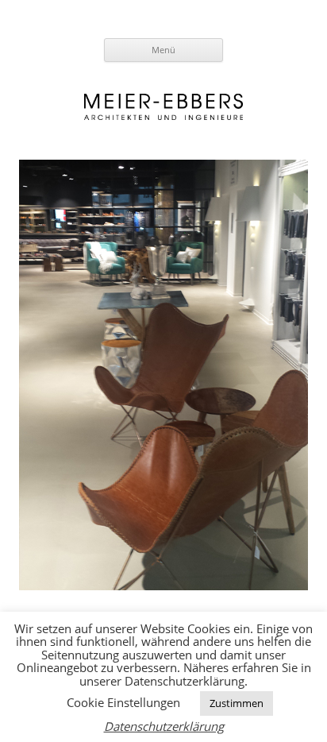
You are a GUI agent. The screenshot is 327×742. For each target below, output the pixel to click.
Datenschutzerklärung (164, 726)
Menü (163, 50)
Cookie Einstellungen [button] (123, 702)
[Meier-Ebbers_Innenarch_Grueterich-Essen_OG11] (163, 375)
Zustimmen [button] (237, 703)
